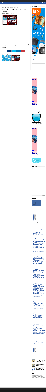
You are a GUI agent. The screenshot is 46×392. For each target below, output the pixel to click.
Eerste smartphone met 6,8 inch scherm (38, 278)
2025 (33, 211)
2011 (33, 351)
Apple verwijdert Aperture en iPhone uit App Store (38, 298)
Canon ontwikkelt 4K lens (37, 307)
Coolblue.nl (33, 59)
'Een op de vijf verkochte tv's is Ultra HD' (38, 322)
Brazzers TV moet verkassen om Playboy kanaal (38, 251)
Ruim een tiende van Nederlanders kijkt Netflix (39, 279)
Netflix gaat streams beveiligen (38, 272)
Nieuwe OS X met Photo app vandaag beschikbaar (37, 316)
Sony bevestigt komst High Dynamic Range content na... (38, 257)
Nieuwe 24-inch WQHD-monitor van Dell (39, 312)
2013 (33, 349)
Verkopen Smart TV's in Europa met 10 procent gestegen (39, 285)
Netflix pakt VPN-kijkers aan (38, 289)
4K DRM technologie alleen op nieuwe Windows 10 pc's (38, 229)
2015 (33, 221)
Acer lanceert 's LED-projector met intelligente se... (39, 238)
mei (34, 225)
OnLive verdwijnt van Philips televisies (37, 329)
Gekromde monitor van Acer (38, 236)
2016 (33, 220)
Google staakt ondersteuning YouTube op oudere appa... (38, 262)
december (35, 222)
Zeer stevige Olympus (37, 271)
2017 (33, 219)
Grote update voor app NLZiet (38, 288)
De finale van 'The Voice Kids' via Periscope (15, 62)
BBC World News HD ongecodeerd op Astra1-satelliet (38, 334)
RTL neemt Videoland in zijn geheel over (39, 240)
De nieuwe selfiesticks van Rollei (38, 258)
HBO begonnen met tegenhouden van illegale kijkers (38, 260)
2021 (33, 215)
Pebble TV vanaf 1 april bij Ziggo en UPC (39, 343)
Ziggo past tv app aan (37, 339)
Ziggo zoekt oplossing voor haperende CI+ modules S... (38, 263)
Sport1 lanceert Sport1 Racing (38, 250)
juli (34, 223)
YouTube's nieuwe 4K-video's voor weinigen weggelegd (38, 338)
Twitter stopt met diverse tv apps (5, 62)
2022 (33, 214)
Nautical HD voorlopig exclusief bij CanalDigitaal (39, 283)
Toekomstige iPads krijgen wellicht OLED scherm (39, 265)
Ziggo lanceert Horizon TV (37, 292)
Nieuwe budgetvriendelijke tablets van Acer (39, 242)
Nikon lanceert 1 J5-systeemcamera (36, 324)
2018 (33, 218)
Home (3, 7)
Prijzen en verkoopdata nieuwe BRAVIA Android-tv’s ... (38, 335)
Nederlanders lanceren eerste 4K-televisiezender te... (38, 274)
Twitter (5, 7)
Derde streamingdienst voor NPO (38, 243)
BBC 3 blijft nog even (36, 233)
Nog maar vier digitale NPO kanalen (37, 245)
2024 (33, 212)
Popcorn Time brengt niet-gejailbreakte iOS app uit (37, 310)
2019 (33, 217)
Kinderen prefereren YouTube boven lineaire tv (38, 341)
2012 (33, 350)
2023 (33, 213)
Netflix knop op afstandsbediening (39, 332)
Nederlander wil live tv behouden (38, 235)
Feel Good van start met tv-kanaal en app (39, 331)
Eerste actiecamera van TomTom (38, 230)
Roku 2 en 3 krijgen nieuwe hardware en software (37, 318)
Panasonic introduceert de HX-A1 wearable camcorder (38, 287)
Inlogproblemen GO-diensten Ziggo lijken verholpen (39, 276)
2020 (33, 216)
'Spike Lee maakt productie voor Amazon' (38, 306)
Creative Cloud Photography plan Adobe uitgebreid (38, 247)
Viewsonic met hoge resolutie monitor (38, 267)
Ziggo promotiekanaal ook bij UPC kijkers (38, 314)
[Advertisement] (38, 186)
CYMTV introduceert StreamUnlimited (36, 296)
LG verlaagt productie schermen (38, 246)
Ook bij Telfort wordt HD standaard (39, 227)
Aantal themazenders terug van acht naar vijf (38, 304)
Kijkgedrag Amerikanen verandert (39, 249)
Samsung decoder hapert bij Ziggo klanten (39, 327)
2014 (33, 348)
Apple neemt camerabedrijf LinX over (38, 281)
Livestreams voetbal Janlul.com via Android (39, 253)
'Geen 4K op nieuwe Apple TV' (38, 325)
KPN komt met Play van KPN (38, 234)
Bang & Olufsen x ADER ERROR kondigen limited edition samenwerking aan (40, 369)
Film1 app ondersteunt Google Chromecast (38, 269)
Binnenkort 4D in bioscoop (37, 295)
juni (34, 224)
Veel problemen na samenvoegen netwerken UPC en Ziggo (38, 308)
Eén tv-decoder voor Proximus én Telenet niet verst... (38, 232)
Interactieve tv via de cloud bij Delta (38, 302)
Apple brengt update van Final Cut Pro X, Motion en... (39, 291)
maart (35, 344)
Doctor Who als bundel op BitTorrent (37, 319)
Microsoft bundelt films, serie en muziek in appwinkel (38, 294)
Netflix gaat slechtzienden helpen (39, 270)
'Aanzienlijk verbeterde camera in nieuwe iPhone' (38, 255)
